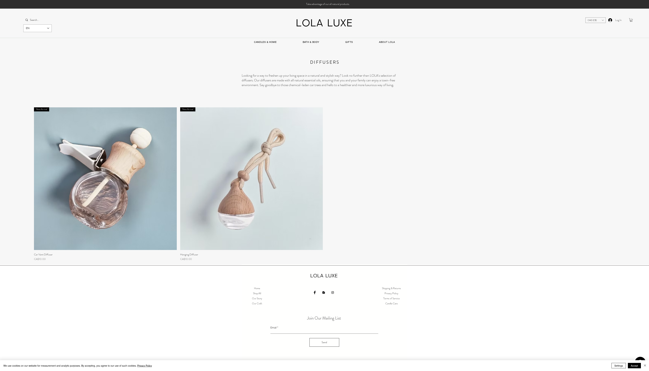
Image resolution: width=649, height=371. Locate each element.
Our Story (257, 298)
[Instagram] (332, 292)
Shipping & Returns (391, 288)
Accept (634, 365)
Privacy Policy (391, 293)
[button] (595, 20)
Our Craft (257, 303)
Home (257, 288)
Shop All (257, 293)
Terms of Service (391, 298)
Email (273, 327)
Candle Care (391, 303)
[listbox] (595, 20)
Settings (618, 365)
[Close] (645, 365)
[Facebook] (314, 292)
